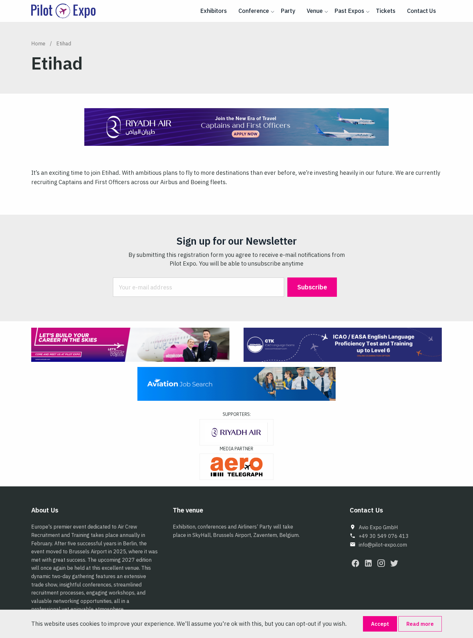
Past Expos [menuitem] (349, 10)
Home (38, 43)
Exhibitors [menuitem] (213, 10)
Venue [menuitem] (315, 10)
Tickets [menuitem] (385, 10)
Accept (380, 624)
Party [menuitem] (288, 10)
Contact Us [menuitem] (421, 10)
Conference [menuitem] (253, 10)
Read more (420, 624)
